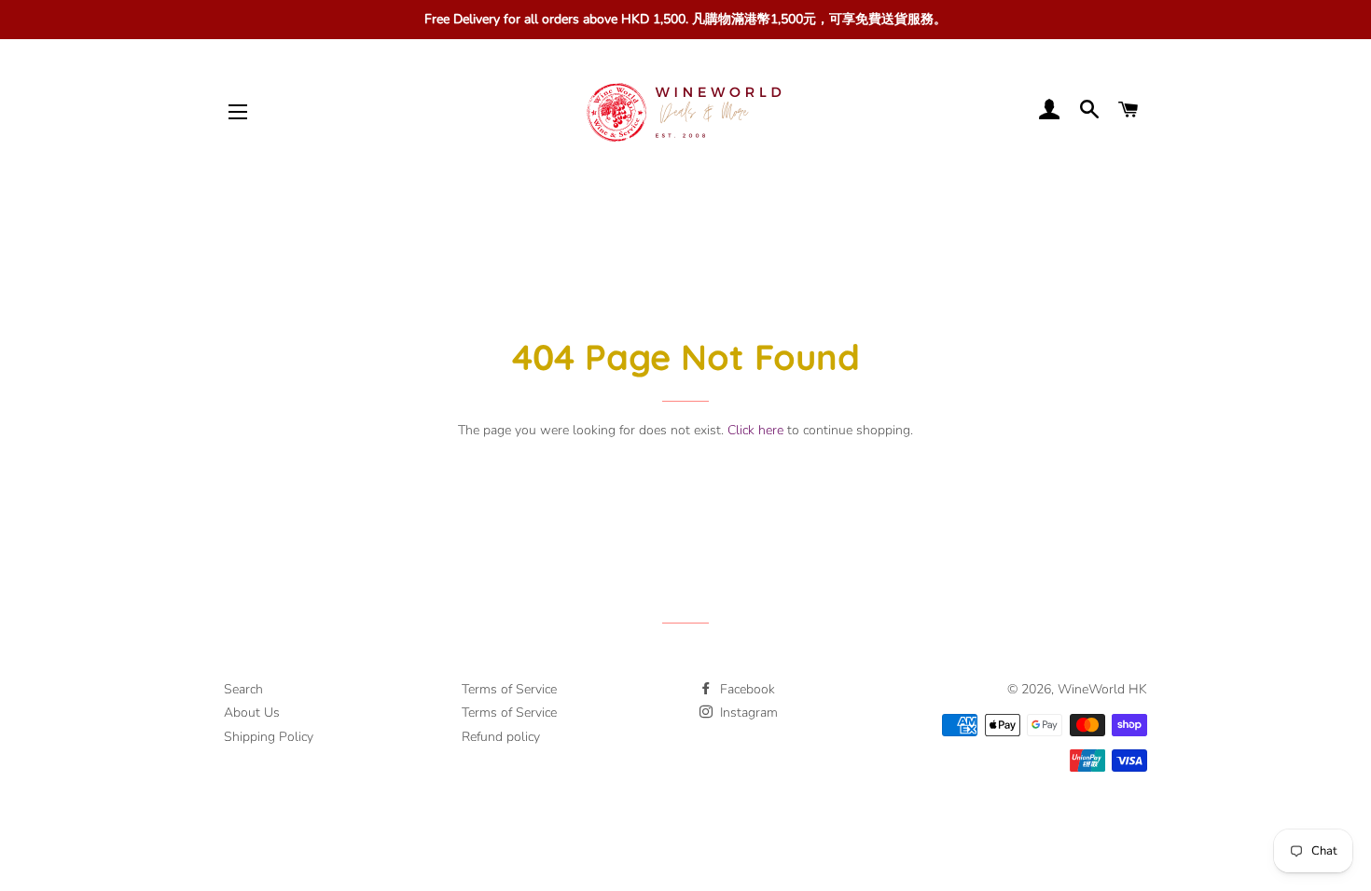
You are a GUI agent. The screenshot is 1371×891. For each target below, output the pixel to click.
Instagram (747, 712)
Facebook (745, 689)
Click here (755, 430)
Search (243, 689)
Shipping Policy (268, 737)
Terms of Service (509, 689)
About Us (252, 712)
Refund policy (501, 737)
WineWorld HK (1102, 689)
